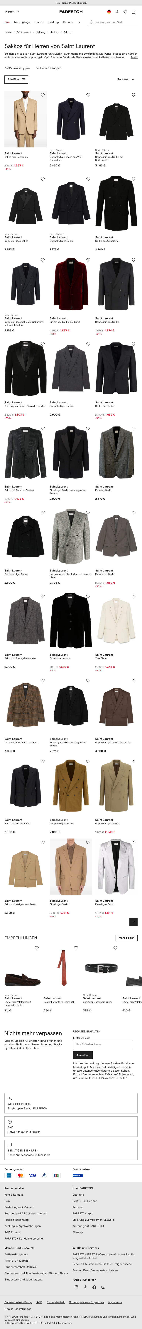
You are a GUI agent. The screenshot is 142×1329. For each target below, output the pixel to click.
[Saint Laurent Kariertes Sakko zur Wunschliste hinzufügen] (133, 428)
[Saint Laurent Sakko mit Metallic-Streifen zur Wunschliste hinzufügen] (43, 428)
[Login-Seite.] (117, 12)
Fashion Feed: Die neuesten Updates (95, 1270)
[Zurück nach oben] (133, 922)
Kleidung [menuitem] (53, 22)
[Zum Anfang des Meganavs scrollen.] (79, 22)
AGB (39, 1302)
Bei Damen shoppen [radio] (18, 69)
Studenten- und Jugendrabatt (23, 1279)
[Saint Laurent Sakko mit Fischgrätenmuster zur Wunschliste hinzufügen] (43, 596)
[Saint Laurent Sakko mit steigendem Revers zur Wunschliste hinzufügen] (43, 843)
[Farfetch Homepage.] (71, 11)
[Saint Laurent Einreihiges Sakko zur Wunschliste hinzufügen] (88, 843)
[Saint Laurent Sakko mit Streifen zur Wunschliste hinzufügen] (133, 344)
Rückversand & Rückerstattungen (25, 1213)
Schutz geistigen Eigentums (86, 1302)
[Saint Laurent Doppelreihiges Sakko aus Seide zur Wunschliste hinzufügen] (133, 680)
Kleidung (40, 32)
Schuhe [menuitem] (68, 22)
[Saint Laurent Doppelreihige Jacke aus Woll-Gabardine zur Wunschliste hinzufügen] (88, 95)
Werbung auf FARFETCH (88, 1226)
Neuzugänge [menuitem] (22, 22)
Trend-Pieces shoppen (74, 3)
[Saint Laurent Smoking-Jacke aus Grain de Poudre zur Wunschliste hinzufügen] (43, 344)
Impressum (115, 1302)
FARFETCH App (82, 1213)
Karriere (77, 1207)
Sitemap (77, 1232)
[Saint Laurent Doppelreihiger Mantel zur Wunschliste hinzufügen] (43, 512)
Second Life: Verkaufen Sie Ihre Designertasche (102, 1264)
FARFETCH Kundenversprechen (24, 1238)
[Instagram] (76, 1287)
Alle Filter (14, 79)
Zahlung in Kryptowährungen (22, 1226)
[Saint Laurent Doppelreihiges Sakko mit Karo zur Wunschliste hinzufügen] (43, 680)
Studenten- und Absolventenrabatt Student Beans (36, 1273)
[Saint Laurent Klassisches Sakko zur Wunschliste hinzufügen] (133, 512)
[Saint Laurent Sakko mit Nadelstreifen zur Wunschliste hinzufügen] (43, 762)
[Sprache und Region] (109, 12)
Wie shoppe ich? (19, 1104)
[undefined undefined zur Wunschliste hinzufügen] (37, 948)
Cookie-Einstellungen (17, 1308)
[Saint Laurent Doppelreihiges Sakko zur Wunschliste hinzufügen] (43, 179)
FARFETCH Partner (84, 1200)
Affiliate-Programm (16, 1254)
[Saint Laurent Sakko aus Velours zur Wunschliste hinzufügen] (88, 596)
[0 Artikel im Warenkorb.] (133, 12)
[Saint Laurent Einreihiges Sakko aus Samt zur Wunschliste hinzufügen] (88, 260)
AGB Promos (12, 1232)
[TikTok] (85, 1287)
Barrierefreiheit (56, 1302)
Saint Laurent (24, 32)
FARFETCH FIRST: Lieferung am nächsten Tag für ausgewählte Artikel (103, 1256)
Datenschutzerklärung (96, 1070)
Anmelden (82, 1055)
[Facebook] (94, 1287)
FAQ (10, 1127)
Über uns (78, 1194)
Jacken (54, 32)
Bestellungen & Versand (19, 1207)
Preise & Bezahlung (16, 1219)
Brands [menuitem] (39, 22)
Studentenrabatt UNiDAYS (20, 1267)
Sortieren (123, 79)
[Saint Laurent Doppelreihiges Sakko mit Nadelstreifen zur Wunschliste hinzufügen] (133, 95)
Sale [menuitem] (7, 22)
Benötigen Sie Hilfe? (23, 1150)
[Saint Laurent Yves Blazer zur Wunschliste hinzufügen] (133, 596)
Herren (9, 11)
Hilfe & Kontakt (13, 1194)
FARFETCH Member (16, 1260)
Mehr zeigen (126, 938)
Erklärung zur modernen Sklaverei (93, 1219)
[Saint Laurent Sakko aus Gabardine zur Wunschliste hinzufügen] (43, 95)
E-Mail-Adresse (81, 1038)
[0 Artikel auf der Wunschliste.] (125, 12)
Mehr (134, 57)
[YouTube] (103, 1287)
